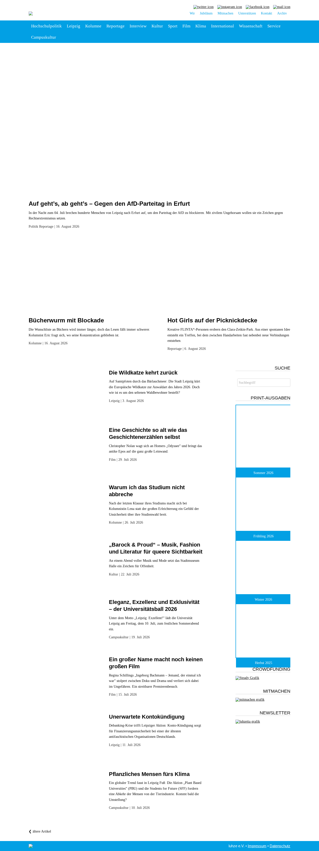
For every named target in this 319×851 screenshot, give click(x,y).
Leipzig (73, 26)
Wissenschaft (250, 26)
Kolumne (93, 26)
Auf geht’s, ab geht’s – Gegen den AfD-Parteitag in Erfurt (109, 203)
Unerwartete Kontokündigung (146, 717)
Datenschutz (280, 846)
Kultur (157, 26)
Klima (200, 26)
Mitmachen (225, 13)
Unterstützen (247, 13)
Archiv (282, 13)
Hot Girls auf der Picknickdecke (212, 320)
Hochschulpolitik (46, 26)
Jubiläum (206, 13)
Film (186, 26)
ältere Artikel (40, 831)
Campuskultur (43, 37)
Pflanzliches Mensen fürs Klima (149, 774)
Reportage (115, 26)
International (222, 26)
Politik (33, 226)
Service (274, 26)
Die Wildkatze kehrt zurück (143, 373)
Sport (172, 26)
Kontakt (266, 13)
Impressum (257, 846)
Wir (192, 13)
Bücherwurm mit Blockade (66, 320)
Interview (138, 26)
